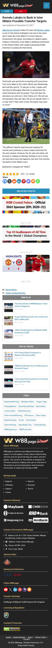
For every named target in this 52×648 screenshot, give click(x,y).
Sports (30, 489)
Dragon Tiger (42, 402)
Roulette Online (10, 420)
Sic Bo (21, 420)
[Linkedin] (19, 181)
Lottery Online (9, 411)
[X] (9, 181)
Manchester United (10, 30)
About (30, 637)
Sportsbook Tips (25, 425)
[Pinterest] (24, 181)
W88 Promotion (25, 429)
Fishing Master (10, 406)
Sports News (11, 290)
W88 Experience (10, 429)
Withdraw (9, 485)
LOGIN (6, 11)
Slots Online (31, 420)
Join (20, 11)
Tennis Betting (39, 425)
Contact (26, 639)
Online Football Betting (15, 293)
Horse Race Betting (26, 406)
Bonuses (31, 485)
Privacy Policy (40, 637)
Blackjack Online (27, 402)
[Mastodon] (28, 181)
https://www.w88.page (25, 542)
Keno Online (40, 406)
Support (8, 489)
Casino (8, 492)
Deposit (31, 481)
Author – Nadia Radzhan (15, 637)
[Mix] (33, 181)
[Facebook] (5, 181)
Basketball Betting (11, 402)
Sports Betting (10, 425)
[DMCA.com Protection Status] (12, 630)
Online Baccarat (24, 411)
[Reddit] (14, 181)
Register (8, 481)
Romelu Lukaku (43, 30)
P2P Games (29, 415)
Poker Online (41, 415)
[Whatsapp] (38, 181)
